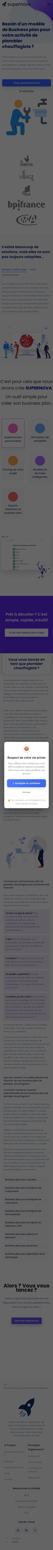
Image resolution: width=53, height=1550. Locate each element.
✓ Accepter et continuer (26, 783)
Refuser (27, 792)
